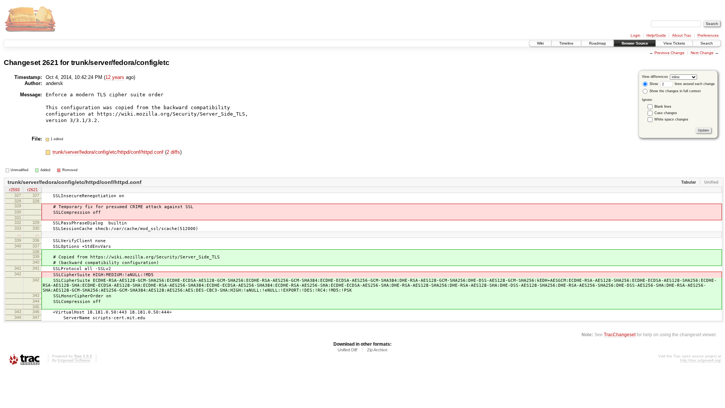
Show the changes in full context (674, 91)
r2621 (32, 189)
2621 (50, 62)
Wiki (540, 43)
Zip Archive (377, 350)
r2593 (14, 189)
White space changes (671, 119)
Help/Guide (656, 35)
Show (653, 84)
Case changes (665, 113)
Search (706, 43)
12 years (114, 77)
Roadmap (597, 43)
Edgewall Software (74, 360)
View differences (655, 77)
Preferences (708, 35)
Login (635, 35)
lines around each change (694, 84)
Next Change (702, 53)
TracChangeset (620, 334)
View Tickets (674, 43)
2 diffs (173, 152)
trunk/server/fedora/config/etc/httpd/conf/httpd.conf (108, 152)
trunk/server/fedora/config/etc (120, 62)
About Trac (681, 35)
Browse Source (635, 43)
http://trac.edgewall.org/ (700, 360)
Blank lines (662, 106)
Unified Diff (347, 350)
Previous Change (669, 53)
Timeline (566, 43)
